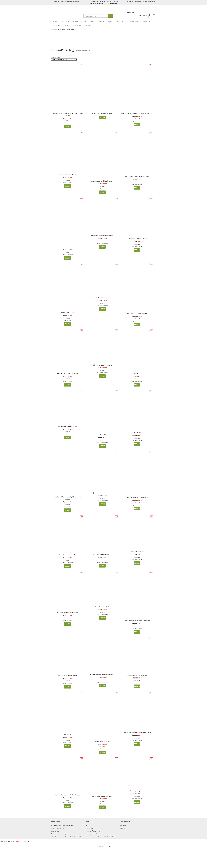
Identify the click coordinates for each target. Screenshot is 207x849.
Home (55, 22)
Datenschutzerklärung (58, 834)
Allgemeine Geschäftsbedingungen (62, 825)
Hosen (63, 29)
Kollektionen (57, 25)
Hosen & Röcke (134, 22)
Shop (59, 29)
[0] (153, 17)
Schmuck (75, 22)
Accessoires (146, 22)
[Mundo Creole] (67, 12)
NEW (67, 22)
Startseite (53, 29)
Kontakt (122, 828)
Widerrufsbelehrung (57, 828)
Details (67, 126)
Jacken (124, 22)
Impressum (55, 831)
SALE (61, 22)
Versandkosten (69, 123)
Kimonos (91, 22)
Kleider (83, 22)
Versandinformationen (93, 831)
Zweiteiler (100, 22)
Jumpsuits (110, 22)
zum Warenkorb (145, 15)
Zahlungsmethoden (92, 834)
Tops (117, 22)
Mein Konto (77, 25)
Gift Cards (67, 25)
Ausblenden (34, 842)
